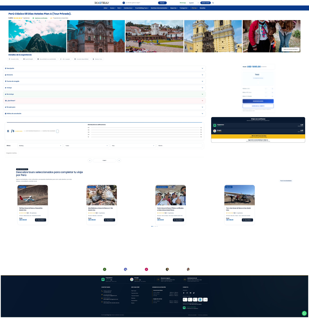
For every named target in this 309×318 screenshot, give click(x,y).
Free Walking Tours (141, 8)
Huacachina (134, 300)
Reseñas (202, 8)
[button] (153, 226)
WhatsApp (183, 2)
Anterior (90, 160)
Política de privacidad (192, 314)
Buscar (162, 2)
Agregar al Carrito (258, 106)
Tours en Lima (134, 293)
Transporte (183, 8)
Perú (119, 8)
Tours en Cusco (135, 295)
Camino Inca (128, 8)
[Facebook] (184, 293)
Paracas (133, 298)
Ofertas (193, 8)
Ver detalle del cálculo (258, 78)
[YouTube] (191, 293)
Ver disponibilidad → (40, 219)
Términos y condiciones (203, 314)
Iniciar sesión (205, 2)
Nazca (132, 303)
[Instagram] (187, 293)
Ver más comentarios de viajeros (57, 131)
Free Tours (133, 290)
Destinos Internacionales (159, 8)
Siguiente (119, 160)
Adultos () (246, 88)
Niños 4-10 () (247, 92)
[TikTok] (194, 293)
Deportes (173, 8)
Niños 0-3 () (247, 96)
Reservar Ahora (258, 101)
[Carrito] (212, 2)
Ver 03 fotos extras (291, 49)
